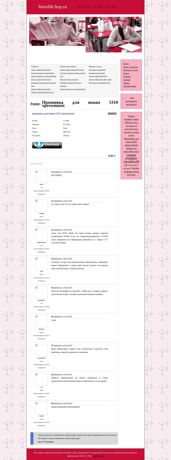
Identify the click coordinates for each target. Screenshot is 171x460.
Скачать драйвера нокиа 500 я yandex (100, 79)
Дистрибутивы (129, 86)
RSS (88, 7)
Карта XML (111, 7)
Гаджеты (127, 76)
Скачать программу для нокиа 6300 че (42, 73)
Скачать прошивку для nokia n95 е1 (131, 159)
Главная (80, 7)
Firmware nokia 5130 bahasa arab (41, 79)
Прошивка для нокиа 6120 (97, 73)
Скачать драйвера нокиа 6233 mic (131, 171)
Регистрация (49, 441)
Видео (126, 64)
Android (126, 80)
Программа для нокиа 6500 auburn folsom (131, 141)
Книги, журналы (130, 67)
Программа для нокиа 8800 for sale (99, 83)
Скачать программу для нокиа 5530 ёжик (43, 76)
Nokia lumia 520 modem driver (69, 79)
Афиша (126, 83)
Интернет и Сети (130, 70)
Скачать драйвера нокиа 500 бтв (41, 70)
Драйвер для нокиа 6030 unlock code (42, 92)
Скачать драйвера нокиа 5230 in (41, 89)
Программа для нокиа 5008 (97, 70)
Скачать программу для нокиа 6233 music (131, 126)
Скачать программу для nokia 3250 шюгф (72, 89)
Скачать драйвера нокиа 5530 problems (72, 70)
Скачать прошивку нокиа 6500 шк (131, 119)
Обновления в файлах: (69, 66)
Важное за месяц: (96, 66)
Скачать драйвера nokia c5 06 (98, 76)
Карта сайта (98, 7)
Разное (35, 103)
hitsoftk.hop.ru (98, 456)
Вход (39, 441)
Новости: (36, 66)
